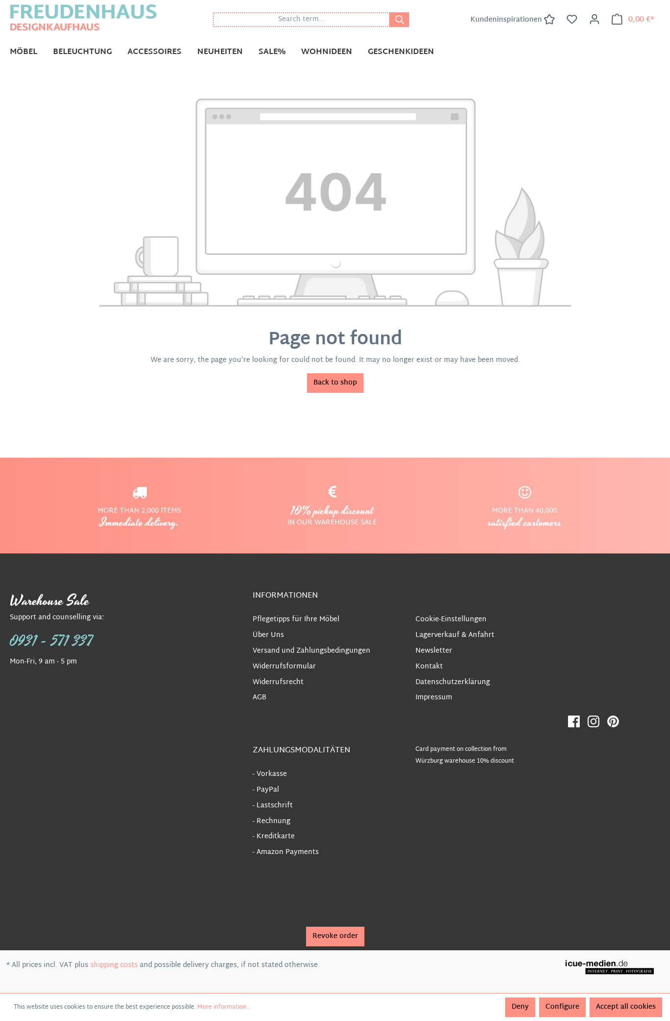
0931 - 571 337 (51, 641)
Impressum (433, 697)
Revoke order (335, 936)
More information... (224, 1007)
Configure (562, 1007)
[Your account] (594, 19)
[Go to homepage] (83, 17)
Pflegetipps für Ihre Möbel (296, 619)
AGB (259, 697)
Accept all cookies (626, 1007)
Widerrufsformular (284, 667)
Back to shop (335, 383)
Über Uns (268, 635)
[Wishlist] (572, 19)
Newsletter (433, 651)
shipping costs (114, 965)
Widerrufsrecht (278, 682)
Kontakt (429, 667)
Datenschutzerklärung (452, 682)
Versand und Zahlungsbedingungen (311, 651)
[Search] (399, 19)
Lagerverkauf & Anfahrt (454, 635)
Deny (520, 1007)
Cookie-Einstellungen (451, 619)
